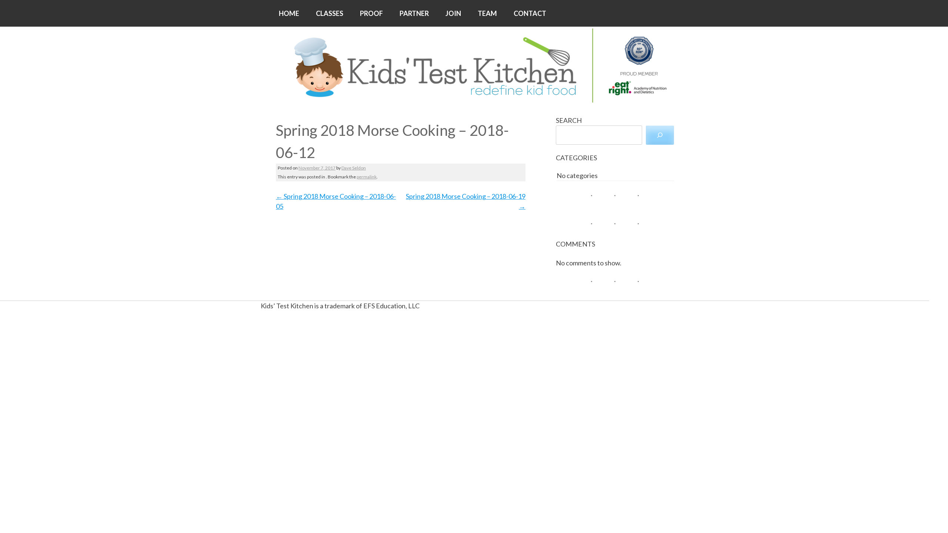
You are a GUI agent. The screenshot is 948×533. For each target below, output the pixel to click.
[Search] (660, 135)
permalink (367, 177)
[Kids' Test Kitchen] (474, 66)
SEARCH (569, 120)
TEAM (487, 13)
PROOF (371, 13)
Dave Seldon (353, 168)
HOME (289, 13)
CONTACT (530, 13)
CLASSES (329, 13)
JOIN (453, 13)
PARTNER (414, 13)
